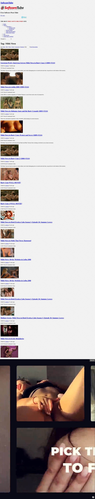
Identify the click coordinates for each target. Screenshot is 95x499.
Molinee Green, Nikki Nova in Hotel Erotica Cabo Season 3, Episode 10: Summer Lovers (32, 318)
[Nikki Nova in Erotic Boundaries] (9, 336)
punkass (7, 65)
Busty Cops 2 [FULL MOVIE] (11, 204)
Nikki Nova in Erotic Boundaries (12, 339)
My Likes (3, 15)
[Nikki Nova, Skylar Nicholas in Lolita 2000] (7, 256)
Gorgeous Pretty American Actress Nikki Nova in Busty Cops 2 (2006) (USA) (28, 63)
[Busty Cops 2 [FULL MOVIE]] (10, 201)
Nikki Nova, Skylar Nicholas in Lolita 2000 (16, 259)
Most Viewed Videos (10, 31)
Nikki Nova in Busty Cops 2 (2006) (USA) (15, 158)
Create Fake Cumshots (8, 36)
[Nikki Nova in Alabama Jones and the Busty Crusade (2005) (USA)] (12, 108)
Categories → (9, 26)
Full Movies (11, 29)
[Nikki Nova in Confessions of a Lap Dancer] (9, 357)
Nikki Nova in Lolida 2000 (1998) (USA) (15, 87)
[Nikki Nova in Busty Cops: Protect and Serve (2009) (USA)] (12, 132)
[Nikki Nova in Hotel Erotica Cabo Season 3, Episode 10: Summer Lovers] (7, 219)
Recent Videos (9, 30)
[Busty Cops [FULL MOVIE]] (10, 180)
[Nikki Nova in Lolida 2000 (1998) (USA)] (12, 84)
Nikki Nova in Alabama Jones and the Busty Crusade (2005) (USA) (24, 111)
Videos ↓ (5, 25)
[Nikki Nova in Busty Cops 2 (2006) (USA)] (10, 155)
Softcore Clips (12, 27)
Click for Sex (6, 35)
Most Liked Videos (10, 32)
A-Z (4, 34)
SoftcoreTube (7, 2)
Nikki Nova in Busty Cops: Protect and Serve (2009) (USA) (21, 135)
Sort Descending (34, 47)
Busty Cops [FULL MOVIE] (11, 183)
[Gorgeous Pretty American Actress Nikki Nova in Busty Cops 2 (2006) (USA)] (10, 60)
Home (4, 24)
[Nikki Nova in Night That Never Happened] (7, 238)
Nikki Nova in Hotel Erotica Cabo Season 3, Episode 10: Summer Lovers (26, 222)
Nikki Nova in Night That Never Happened (16, 241)
